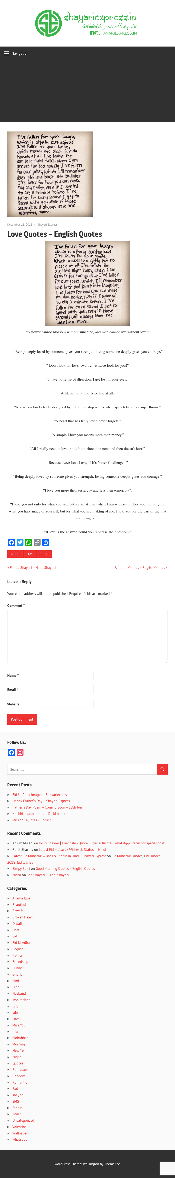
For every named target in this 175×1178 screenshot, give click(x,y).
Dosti (16, 930)
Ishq (15, 1006)
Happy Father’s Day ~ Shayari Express (41, 800)
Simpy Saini (21, 868)
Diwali (17, 923)
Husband (19, 993)
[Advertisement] (87, 92)
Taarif (16, 1114)
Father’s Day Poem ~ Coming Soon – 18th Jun (47, 807)
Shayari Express (47, 224)
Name (13, 675)
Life (15, 1012)
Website (13, 704)
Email (13, 689)
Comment (16, 605)
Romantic (19, 1082)
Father (17, 955)
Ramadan (19, 1069)
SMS (15, 1101)
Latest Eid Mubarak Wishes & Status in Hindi (72, 849)
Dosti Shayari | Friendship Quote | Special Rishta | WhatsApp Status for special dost (101, 843)
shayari (17, 1095)
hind (15, 980)
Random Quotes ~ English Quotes (140, 567)
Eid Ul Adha (21, 942)
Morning (18, 1044)
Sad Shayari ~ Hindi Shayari (48, 875)
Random (18, 1076)
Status (17, 1107)
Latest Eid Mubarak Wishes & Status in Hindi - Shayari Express (59, 856)
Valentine (19, 1126)
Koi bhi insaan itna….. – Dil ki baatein (40, 813)
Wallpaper (20, 1133)
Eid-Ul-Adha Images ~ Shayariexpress (40, 794)
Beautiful (19, 904)
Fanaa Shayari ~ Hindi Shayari (33, 567)
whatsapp (19, 1139)
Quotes (44, 554)
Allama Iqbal (21, 898)
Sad (15, 1088)
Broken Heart (22, 917)
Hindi (16, 987)
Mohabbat (20, 1037)
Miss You (18, 1025)
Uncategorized (23, 1120)
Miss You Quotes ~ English (31, 820)
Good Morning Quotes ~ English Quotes (65, 868)
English (15, 554)
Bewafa (18, 910)
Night (16, 1057)
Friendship (20, 961)
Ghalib (17, 974)
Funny (17, 968)
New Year (19, 1050)
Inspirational (21, 999)
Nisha (16, 875)
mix (15, 1031)
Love (30, 554)
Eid (14, 936)
